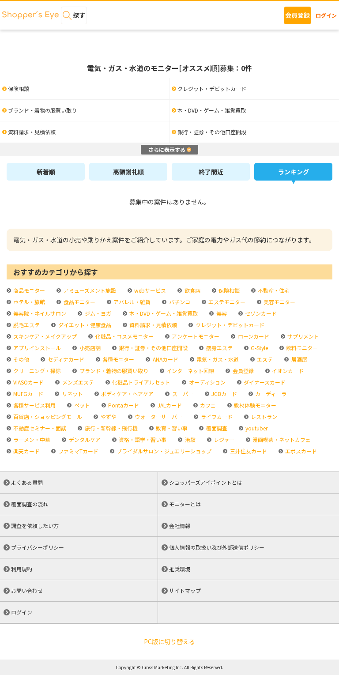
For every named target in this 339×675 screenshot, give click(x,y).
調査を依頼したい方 (35, 525)
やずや (107, 416)
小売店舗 (89, 347)
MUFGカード (27, 393)
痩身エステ (218, 347)
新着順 (46, 171)
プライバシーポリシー (37, 547)
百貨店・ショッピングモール (47, 416)
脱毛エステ (26, 324)
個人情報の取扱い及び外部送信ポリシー (216, 547)
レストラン (263, 416)
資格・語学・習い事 (141, 439)
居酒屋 (298, 359)
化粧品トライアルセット (140, 382)
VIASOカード (28, 382)
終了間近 (211, 171)
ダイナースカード (264, 382)
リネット (71, 393)
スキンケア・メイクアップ (44, 336)
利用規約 (21, 569)
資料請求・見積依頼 (152, 324)
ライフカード (216, 416)
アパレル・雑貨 (131, 301)
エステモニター (226, 301)
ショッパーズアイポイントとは (205, 482)
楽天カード (26, 451)
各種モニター (117, 359)
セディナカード (65, 359)
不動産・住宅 (273, 290)
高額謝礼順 (128, 171)
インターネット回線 (189, 370)
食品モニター (78, 301)
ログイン (326, 15)
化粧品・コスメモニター (123, 336)
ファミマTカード (77, 451)
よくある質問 (27, 482)
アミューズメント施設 (89, 290)
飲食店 (191, 290)
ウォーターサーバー (157, 416)
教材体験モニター (254, 405)
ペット (81, 405)
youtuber (255, 428)
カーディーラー (273, 393)
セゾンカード (260, 313)
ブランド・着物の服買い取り (113, 370)
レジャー (223, 439)
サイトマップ (185, 590)
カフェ (207, 405)
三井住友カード (248, 451)
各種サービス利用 (34, 405)
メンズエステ (77, 382)
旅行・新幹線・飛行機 (110, 428)
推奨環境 (179, 569)
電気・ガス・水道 (217, 359)
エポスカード (300, 451)
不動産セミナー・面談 (39, 428)
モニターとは (185, 504)
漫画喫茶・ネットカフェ (281, 439)
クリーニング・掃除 (36, 370)
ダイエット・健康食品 (84, 324)
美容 (220, 313)
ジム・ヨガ (97, 313)
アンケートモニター (194, 336)
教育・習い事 (171, 428)
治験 (189, 439)
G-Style (258, 347)
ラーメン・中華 (31, 439)
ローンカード (253, 336)
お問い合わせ (27, 590)
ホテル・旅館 (28, 301)
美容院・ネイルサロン (39, 313)
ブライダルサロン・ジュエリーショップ (163, 451)
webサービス (149, 290)
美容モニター (278, 301)
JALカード (168, 405)
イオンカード (287, 370)
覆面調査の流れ (29, 504)
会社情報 (179, 525)
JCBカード (223, 393)
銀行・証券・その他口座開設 (152, 347)
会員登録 (297, 15)
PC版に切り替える (169, 641)
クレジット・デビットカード (229, 324)
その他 (20, 359)
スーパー (182, 393)
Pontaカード (123, 405)
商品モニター (28, 290)
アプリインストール (36, 347)
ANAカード (164, 359)
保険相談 (228, 290)
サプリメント (302, 336)
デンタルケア (84, 439)
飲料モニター (301, 347)
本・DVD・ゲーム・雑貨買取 (163, 313)
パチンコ (179, 301)
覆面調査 (216, 428)
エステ (264, 359)
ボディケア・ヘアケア (127, 393)
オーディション (206, 382)
